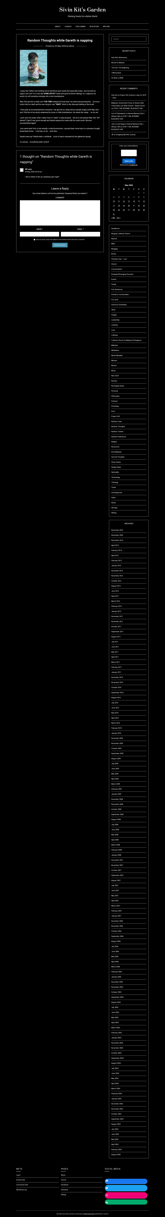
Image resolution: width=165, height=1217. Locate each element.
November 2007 (117, 865)
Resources (115, 447)
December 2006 (117, 921)
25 (119, 210)
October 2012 (116, 581)
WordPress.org (21, 1190)
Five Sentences (117, 289)
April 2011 (115, 657)
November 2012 (117, 576)
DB (26, 169)
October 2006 (116, 931)
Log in (18, 1175)
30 (144, 210)
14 (134, 201)
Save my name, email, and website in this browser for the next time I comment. (60, 239)
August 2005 (116, 1002)
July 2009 (114, 764)
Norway (114, 381)
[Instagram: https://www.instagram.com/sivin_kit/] (126, 1195)
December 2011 (117, 616)
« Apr (113, 218)
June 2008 (115, 830)
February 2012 (116, 606)
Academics (115, 228)
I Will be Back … (116, 73)
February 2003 (116, 1150)
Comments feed (22, 1185)
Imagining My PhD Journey (125, 135)
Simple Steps (116, 467)
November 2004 (117, 1048)
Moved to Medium (118, 63)
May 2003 (114, 1139)
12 (124, 201)
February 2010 (116, 728)
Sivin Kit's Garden (82, 9)
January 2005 (116, 1038)
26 (124, 210)
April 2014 (115, 545)
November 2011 (117, 622)
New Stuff (115, 376)
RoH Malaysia (116, 452)
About (58, 27)
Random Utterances (118, 437)
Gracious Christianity (119, 305)
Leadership (115, 320)
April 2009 (115, 779)
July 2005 (114, 1007)
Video (113, 498)
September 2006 (117, 936)
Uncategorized (116, 493)
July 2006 (114, 946)
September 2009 (117, 753)
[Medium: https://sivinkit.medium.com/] (126, 1203)
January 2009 (116, 794)
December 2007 (117, 860)
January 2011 (116, 672)
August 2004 (116, 1063)
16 (144, 201)
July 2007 (114, 885)
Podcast (114, 401)
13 (129, 201)
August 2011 (116, 637)
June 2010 (115, 708)
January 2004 (116, 1099)
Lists (113, 330)
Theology (114, 482)
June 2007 (115, 891)
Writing (106, 27)
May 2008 (114, 835)
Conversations (116, 269)
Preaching (115, 406)
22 (139, 206)
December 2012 (117, 571)
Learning (114, 325)
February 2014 (116, 550)
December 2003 (117, 1104)
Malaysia (114, 345)
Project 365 (115, 416)
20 (129, 206)
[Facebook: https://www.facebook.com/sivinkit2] (126, 1181)
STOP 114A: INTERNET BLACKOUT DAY (128, 108)
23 (144, 206)
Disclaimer (81, 27)
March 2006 (115, 967)
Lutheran (114, 335)
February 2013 (116, 561)
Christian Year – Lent (119, 259)
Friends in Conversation (120, 294)
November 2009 (117, 743)
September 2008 (117, 814)
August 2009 (116, 759)
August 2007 (116, 880)
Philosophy (115, 396)
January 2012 (116, 611)
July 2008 (114, 825)
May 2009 (114, 774)
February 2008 (116, 850)
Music (113, 371)
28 (134, 210)
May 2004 (114, 1078)
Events (113, 279)
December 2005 (117, 982)
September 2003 (117, 1119)
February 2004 (116, 1094)
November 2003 (117, 1109)
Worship (114, 508)
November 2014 (117, 540)
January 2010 (116, 733)
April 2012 (115, 596)
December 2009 (117, 738)
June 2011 (115, 647)
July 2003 (114, 1129)
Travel (113, 487)
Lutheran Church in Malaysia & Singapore (126, 340)
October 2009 (116, 748)
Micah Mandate (117, 355)
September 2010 (117, 693)
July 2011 (114, 642)
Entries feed (20, 1180)
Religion (114, 442)
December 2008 (117, 799)
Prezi (113, 411)
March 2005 (115, 1028)
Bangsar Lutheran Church (120, 234)
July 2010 (114, 703)
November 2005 (117, 987)
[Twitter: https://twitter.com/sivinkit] (126, 1188)
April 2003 (115, 1144)
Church (68, 27)
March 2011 (115, 662)
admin (71, 46)
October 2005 (116, 992)
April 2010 (115, 718)
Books (113, 254)
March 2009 (115, 784)
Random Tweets (117, 432)
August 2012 (116, 586)
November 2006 (117, 926)
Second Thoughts (117, 457)
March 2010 (115, 723)
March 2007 (115, 906)
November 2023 (117, 530)
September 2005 (117, 997)
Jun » (118, 218)
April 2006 (115, 962)
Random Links (116, 421)
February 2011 (116, 667)
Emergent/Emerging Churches (122, 274)
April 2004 (115, 1084)
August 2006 (116, 941)
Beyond (114, 239)
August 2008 (116, 819)
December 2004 (117, 1043)
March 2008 (115, 845)
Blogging (114, 249)
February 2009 (116, 789)
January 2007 (116, 916)
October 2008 (116, 809)
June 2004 (115, 1073)
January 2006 (116, 977)
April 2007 (115, 901)
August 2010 (116, 698)
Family (113, 284)
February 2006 (116, 972)
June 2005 (115, 1012)
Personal (114, 391)
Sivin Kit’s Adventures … (120, 58)
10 (114, 201)
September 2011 (117, 632)
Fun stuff (114, 300)
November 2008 (117, 804)
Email (80, 229)
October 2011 (116, 627)
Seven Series (116, 462)
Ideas (113, 310)
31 (114, 214)
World (113, 503)
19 (124, 206)
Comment (60, 198)
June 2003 (115, 1134)
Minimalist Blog (89, 1214)
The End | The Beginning (120, 68)
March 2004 (115, 1089)
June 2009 (115, 769)
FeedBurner (133, 165)
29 (139, 210)
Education (94, 27)
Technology (115, 477)
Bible (113, 244)
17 (114, 206)
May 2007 (114, 896)
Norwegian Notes (117, 386)
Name (39, 229)
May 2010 (114, 713)
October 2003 (116, 1114)
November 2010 (117, 682)
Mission (114, 360)
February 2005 (116, 1033)
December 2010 (117, 677)
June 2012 (115, 591)
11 (119, 201)
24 (114, 210)
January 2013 (116, 566)
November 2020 (117, 535)
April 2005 (115, 1023)
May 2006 (114, 957)
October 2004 (116, 1053)
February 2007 (116, 911)
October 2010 (116, 687)
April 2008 (115, 840)
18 (119, 206)
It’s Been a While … (118, 78)
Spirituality (115, 472)
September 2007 (117, 875)
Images (114, 315)
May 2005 (114, 1017)
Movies (114, 366)
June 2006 (115, 951)
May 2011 (114, 652)
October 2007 (116, 870)
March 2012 (115, 601)
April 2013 (115, 556)
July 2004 (114, 1068)
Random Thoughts (118, 427)
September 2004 (117, 1058)
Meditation (115, 350)
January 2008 (116, 855)
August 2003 (116, 1124)
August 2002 (116, 1155)
